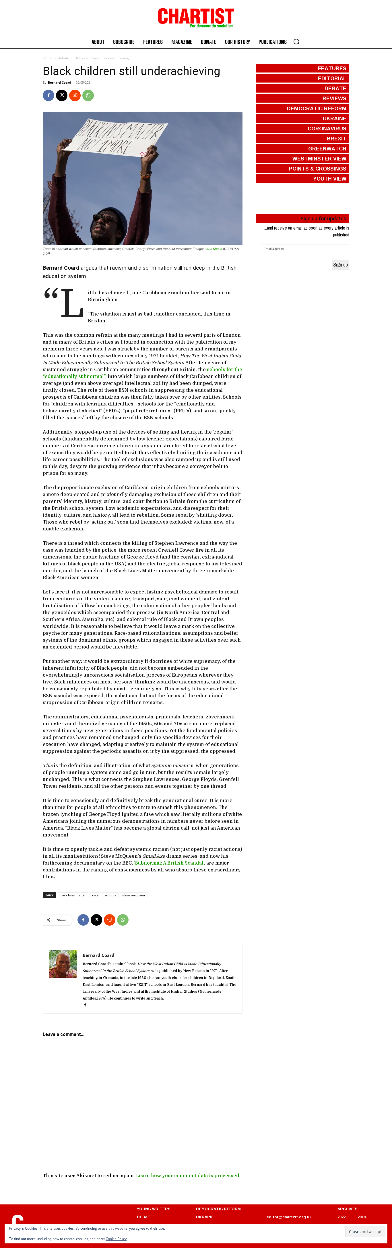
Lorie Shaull (213, 249)
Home (48, 58)
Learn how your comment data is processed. (188, 1175)
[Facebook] (48, 95)
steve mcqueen (133, 895)
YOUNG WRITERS (153, 1208)
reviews (334, 98)
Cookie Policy (116, 1238)
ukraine (334, 118)
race (95, 895)
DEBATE (145, 1216)
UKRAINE (205, 1216)
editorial (332, 78)
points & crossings (317, 168)
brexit (336, 138)
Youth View (329, 178)
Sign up (340, 264)
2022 (341, 1216)
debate (63, 58)
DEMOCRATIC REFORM (218, 1208)
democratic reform (316, 108)
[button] (296, 41)
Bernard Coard (59, 82)
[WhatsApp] (88, 95)
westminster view (319, 158)
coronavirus (327, 128)
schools (110, 895)
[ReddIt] (75, 95)
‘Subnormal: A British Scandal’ (169, 863)
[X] (61, 95)
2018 (362, 1216)
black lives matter (72, 895)
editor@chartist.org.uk (289, 1216)
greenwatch (327, 148)
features (332, 68)
